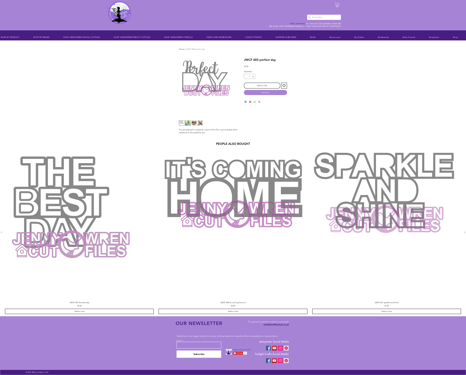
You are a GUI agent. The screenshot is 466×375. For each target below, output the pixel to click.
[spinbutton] (249, 76)
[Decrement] (246, 76)
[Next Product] (464, 232)
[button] (337, 5)
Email (179, 341)
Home (181, 49)
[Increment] (253, 76)
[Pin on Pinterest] (250, 101)
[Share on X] (259, 101)
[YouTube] (274, 348)
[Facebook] (268, 348)
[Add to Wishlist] (284, 85)
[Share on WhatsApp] (254, 101)
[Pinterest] (286, 348)
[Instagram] (280, 348)
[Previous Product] (1, 232)
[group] (233, 232)
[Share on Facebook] (245, 101)
